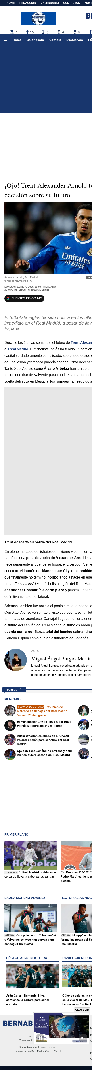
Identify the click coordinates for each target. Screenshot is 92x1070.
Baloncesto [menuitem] (35, 40)
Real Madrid (18, 349)
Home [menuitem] (17, 40)
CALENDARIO (50, 3)
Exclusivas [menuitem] (74, 40)
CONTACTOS (71, 3)
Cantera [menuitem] (55, 40)
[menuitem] (5, 40)
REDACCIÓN (27, 3)
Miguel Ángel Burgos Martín (28, 290)
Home (11, 3)
